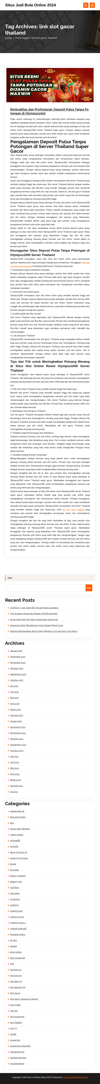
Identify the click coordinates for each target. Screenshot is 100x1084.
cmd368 (14, 846)
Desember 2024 (18, 727)
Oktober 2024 (16, 739)
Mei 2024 (14, 768)
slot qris (14, 1011)
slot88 (13, 1034)
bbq (12, 823)
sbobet (13, 946)
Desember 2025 (17, 656)
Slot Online (15, 1005)
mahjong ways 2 (18, 923)
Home (8, 38)
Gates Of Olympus (19, 858)
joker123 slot (16, 881)
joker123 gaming (18, 876)
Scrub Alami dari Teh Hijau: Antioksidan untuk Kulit (34, 619)
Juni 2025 (14, 692)
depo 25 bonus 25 (18, 852)
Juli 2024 (14, 756)
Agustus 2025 (16, 680)
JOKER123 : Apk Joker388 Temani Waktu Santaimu (34, 608)
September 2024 (18, 744)
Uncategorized (17, 1063)
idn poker (14, 870)
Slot (12, 964)
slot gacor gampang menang (24, 999)
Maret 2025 (15, 709)
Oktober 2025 (16, 668)
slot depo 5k (16, 981)
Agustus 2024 (16, 750)
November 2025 (18, 662)
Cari (10, 578)
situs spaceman (17, 958)
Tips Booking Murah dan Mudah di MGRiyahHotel (33, 613)
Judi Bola (14, 887)
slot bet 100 (15, 969)
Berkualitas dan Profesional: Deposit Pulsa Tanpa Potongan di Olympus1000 (49, 111)
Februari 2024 (16, 786)
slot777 (13, 1028)
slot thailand (16, 1022)
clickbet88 (15, 840)
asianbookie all (17, 811)
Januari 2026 (16, 651)
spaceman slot (17, 1052)
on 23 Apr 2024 (24, 101)
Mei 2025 (14, 698)
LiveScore (15, 899)
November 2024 (18, 733)
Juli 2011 (14, 791)
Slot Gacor (62, 101)
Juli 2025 (14, 686)
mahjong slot (16, 911)
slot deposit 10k (17, 987)
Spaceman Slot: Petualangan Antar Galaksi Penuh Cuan (36, 625)
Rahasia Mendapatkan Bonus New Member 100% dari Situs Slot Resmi (43, 631)
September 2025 (18, 674)
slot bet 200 (16, 975)
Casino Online (16, 834)
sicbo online (15, 952)
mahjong (14, 905)
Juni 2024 (14, 762)
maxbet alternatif (18, 928)
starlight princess (18, 1057)
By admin (39, 101)
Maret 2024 (15, 780)
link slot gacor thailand (73, 510)
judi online (53, 101)
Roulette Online (17, 934)
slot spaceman (17, 1016)
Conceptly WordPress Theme (75, 1077)
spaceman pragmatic (20, 1046)
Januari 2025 (16, 721)
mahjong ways (17, 917)
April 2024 (15, 774)
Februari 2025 (16, 715)
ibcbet (13, 864)
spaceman (15, 1040)
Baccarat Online (17, 817)
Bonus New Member (20, 829)
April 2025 (15, 703)
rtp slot (13, 940)
